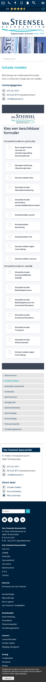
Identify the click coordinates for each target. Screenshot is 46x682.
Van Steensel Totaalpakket (13, 605)
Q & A (4, 571)
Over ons (5, 549)
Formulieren (7, 620)
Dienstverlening (8, 617)
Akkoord (8, 678)
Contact (5, 575)
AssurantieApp (14, 491)
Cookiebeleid (7, 658)
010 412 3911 (13, 90)
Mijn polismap (13, 495)
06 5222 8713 (13, 94)
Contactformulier (9, 639)
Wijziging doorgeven (10, 647)
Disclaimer (6, 662)
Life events (6, 564)
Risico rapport (8, 601)
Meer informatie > (21, 673)
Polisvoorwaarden (9, 624)
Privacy (5, 665)
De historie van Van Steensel (14, 586)
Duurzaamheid (8, 560)
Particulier (6, 556)
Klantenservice (9, 59)
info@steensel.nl (15, 99)
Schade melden (14, 487)
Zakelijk (5, 552)
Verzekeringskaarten (10, 628)
